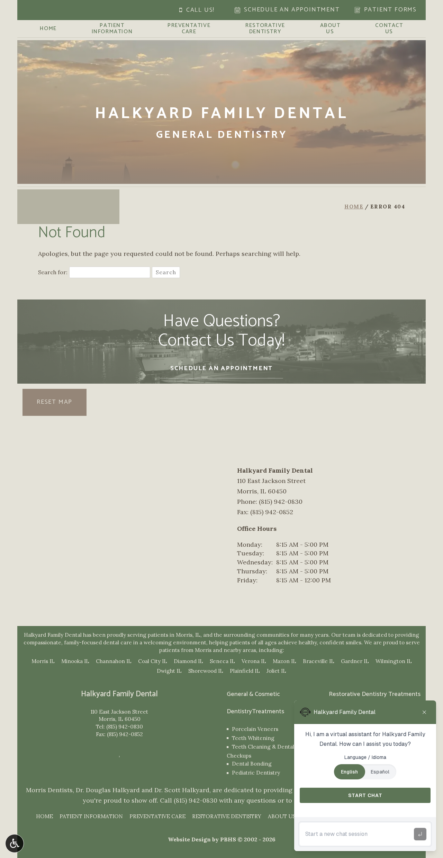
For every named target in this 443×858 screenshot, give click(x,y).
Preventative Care (157, 816)
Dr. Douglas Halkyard (108, 790)
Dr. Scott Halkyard (181, 790)
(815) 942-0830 (124, 726)
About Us (282, 816)
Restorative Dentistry (226, 816)
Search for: (52, 272)
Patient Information (91, 816)
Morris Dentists (49, 790)
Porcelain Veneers (255, 729)
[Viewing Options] (14, 843)
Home (48, 29)
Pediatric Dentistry (256, 772)
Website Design (189, 839)
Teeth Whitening (253, 738)
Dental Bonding (252, 763)
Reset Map (54, 402)
